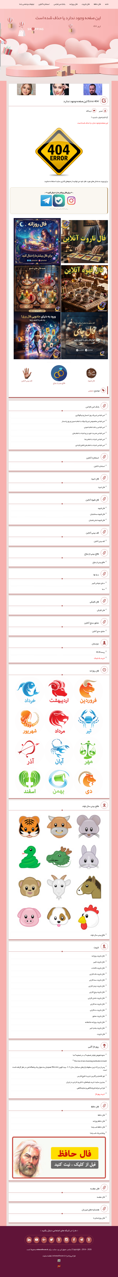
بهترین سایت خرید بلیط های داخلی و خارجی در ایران (85, 1082)
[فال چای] (84, 336)
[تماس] (59, 1240)
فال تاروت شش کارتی (96, 998)
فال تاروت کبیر (99, 962)
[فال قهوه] (84, 289)
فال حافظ (97, 4)
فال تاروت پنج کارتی (97, 992)
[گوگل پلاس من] (44, 1240)
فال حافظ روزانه (99, 1121)
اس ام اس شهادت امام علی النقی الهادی (90, 445)
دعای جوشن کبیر (98, 583)
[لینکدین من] (29, 1240)
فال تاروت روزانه (98, 956)
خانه (107, 4)
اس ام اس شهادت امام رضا (94, 439)
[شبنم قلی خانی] (26, 90)
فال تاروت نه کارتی (97, 1004)
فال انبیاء (101, 487)
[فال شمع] (37, 289)
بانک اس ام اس (59, 4)
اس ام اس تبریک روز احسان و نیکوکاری (90, 415)
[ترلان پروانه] (59, 90)
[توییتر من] (51, 1240)
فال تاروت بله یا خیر (97, 1028)
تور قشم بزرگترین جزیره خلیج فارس (91, 1076)
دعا (103, 589)
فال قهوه (101, 508)
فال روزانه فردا (99, 1218)
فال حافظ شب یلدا (98, 1127)
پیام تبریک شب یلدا (97, 1133)
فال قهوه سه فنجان (97, 514)
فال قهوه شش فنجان (97, 520)
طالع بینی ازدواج (99, 562)
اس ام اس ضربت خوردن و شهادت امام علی (88, 433)
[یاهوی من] (89, 1240)
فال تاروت (86, 4)
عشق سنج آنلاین (98, 631)
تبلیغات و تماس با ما (26, 4)
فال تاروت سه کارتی (97, 980)
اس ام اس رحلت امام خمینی (94, 427)
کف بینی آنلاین (99, 541)
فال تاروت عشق (98, 1016)
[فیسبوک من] (74, 1240)
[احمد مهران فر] (92, 90)
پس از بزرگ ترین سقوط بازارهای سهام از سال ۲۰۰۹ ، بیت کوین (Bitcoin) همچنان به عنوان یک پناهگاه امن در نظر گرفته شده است (60, 1068)
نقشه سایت (47, 1256)
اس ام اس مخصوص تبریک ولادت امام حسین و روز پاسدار (83, 421)
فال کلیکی (101, 610)
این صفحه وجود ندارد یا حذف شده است (68, 17)
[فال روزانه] (37, 242)
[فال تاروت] (84, 242)
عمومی (90, 391)
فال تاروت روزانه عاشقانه (95, 1022)
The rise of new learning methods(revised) (90, 1061)
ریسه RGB (100, 652)
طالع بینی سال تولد (97, 935)
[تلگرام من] (81, 1240)
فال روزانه (73, 4)
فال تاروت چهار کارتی (96, 986)
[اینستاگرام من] (66, 1240)
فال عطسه (101, 1197)
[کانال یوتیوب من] (36, 1240)
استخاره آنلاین (43, 4)
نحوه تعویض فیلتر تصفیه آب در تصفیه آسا (89, 1055)
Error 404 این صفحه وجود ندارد (81, 101)
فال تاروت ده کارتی (97, 1010)
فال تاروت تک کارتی (97, 974)
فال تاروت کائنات (98, 968)
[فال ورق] (37, 336)
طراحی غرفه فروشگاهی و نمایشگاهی (91, 1088)
